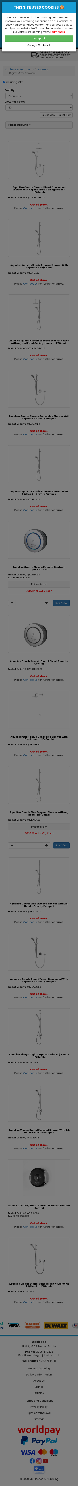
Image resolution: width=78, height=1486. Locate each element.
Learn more (57, 32)
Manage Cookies (38, 45)
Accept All (39, 38)
